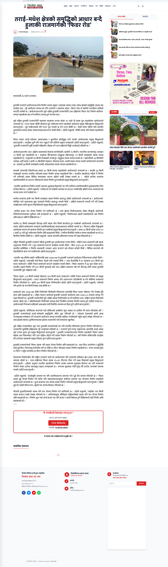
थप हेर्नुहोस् (152, 112)
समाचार (76, 6)
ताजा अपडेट (122, 16)
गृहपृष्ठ (65, 6)
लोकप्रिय (145, 16)
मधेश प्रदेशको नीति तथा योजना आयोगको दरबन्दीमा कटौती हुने (132, 147)
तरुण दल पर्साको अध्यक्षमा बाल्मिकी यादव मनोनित (144, 168)
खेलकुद (91, 6)
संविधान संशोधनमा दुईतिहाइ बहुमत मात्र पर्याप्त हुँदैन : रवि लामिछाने (120, 168)
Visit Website (58, 423)
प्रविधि (101, 6)
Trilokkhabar (40, 561)
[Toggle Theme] (143, 6)
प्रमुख (70, 6)
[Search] (139, 6)
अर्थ (96, 6)
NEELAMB (53, 561)
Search (141, 483)
